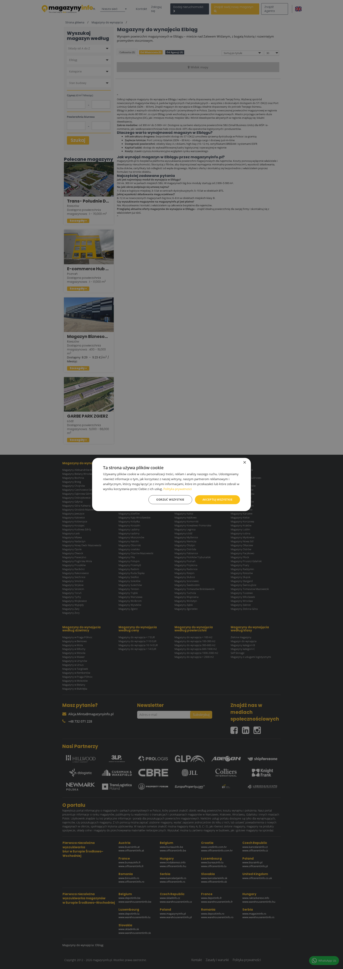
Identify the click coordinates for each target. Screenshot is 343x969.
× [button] (244, 462)
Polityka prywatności (177, 489)
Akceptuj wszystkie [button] (217, 499)
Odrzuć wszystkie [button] (170, 499)
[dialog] (171, 484)
